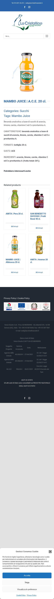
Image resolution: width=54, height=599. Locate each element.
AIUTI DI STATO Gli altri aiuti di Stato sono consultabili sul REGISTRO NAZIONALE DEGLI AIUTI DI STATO (27, 383)
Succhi (24, 111)
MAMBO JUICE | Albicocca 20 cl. (13, 260)
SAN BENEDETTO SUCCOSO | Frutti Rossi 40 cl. (38, 216)
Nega (27, 582)
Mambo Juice (21, 116)
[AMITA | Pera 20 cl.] (15, 199)
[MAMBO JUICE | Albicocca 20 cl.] (15, 245)
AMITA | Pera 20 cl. (14, 214)
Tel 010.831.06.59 (18, 3)
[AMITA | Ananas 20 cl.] (39, 245)
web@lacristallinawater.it (34, 3)
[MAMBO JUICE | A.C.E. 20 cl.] (27, 72)
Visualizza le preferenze (27, 589)
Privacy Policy (31, 595)
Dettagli (15, 226)
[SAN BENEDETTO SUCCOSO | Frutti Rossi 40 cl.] (39, 199)
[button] (50, 551)
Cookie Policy (21, 595)
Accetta (27, 575)
